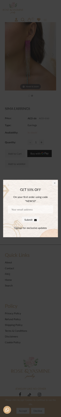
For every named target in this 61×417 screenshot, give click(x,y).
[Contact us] (7, 410)
